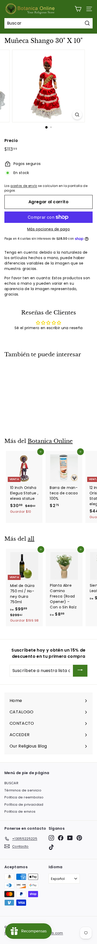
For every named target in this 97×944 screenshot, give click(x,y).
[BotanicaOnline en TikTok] (51, 847)
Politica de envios (19, 811)
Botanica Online (50, 441)
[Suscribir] (80, 671)
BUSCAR (11, 783)
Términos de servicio (22, 790)
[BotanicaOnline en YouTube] (70, 838)
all (31, 538)
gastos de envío (23, 186)
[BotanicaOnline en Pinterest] (79, 838)
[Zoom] (77, 114)
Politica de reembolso (23, 797)
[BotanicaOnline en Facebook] (60, 838)
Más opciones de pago (48, 229)
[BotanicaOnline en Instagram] (51, 838)
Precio (11, 140)
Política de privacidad (23, 804)
